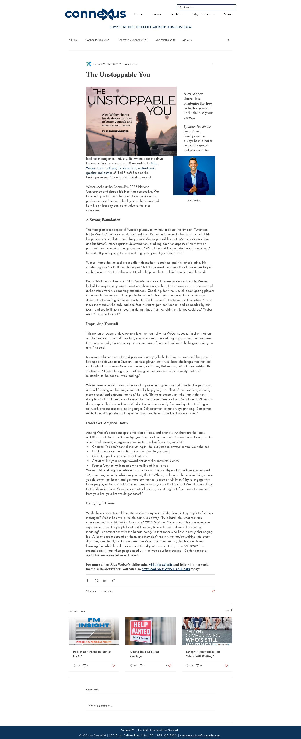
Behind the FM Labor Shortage (144, 653)
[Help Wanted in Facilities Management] (150, 631)
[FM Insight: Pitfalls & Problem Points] (94, 631)
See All (228, 610)
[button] (228, 14)
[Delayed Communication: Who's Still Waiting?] (207, 631)
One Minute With (165, 40)
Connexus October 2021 (133, 40)
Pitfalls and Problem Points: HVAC (92, 653)
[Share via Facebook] (87, 580)
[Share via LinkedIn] (104, 580)
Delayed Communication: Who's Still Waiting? (203, 653)
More (185, 40)
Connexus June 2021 (98, 40)
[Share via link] (113, 580)
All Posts (73, 40)
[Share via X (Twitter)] (96, 580)
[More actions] (213, 64)
